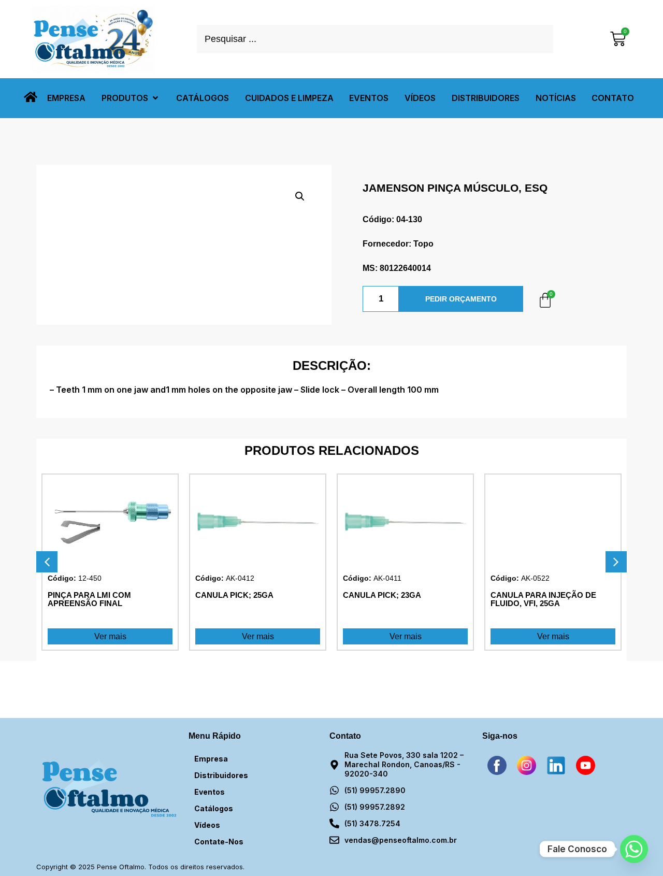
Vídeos (207, 825)
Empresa (211, 758)
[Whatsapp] (634, 849)
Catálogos (213, 808)
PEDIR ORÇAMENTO (461, 299)
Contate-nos (218, 841)
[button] (130, 98)
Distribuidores (221, 775)
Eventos (209, 791)
